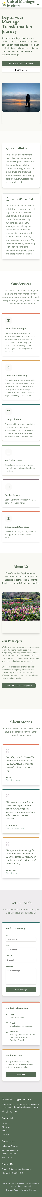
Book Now (21, 1075)
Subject (9, 956)
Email (8, 945)
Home (4, 1123)
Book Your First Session (21, 63)
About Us (6, 1127)
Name (8, 935)
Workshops (7, 1157)
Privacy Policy (12, 1190)
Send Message (21, 990)
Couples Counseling (10, 1150)
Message (9, 966)
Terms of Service (28, 1190)
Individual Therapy (10, 1146)
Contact (5, 1134)
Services (5, 1130)
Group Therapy (9, 1153)
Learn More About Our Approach (19, 686)
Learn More (21, 70)
